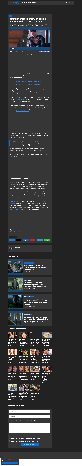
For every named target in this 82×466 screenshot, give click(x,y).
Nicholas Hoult (13, 209)
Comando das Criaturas (22, 111)
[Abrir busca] (72, 2)
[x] (69, 2)
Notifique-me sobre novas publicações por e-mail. (24, 441)
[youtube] (66, 2)
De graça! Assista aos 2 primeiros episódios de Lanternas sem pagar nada (35, 285)
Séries (29, 2)
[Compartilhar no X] (18, 240)
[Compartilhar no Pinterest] (32, 240)
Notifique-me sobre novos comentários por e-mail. (24, 438)
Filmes (25, 2)
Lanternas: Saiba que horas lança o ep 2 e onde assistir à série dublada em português (36, 319)
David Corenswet (23, 99)
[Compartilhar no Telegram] (40, 240)
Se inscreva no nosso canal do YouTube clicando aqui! (28, 84)
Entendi (9, 463)
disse (21, 137)
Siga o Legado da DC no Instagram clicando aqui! (27, 81)
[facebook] (64, 2)
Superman (18, 74)
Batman (11, 74)
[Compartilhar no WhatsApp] (47, 240)
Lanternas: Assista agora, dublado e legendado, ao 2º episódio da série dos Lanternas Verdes (37, 302)
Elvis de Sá (17, 247)
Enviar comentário (29, 444)
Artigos (34, 2)
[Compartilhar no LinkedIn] (26, 240)
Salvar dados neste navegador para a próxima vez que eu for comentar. (27, 420)
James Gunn (25, 230)
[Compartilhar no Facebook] (12, 240)
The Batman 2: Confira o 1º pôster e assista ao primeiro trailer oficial (35, 267)
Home (22, 2)
